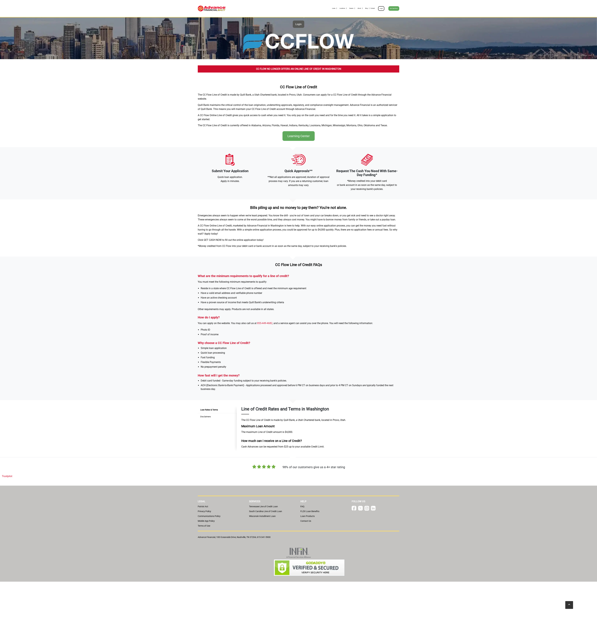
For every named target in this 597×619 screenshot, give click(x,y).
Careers (351, 8)
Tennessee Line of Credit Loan (263, 506)
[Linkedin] (373, 507)
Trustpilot (7, 476)
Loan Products (307, 516)
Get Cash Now (394, 8)
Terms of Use (204, 526)
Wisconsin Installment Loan (262, 516)
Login (381, 8)
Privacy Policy (204, 511)
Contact (372, 8)
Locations (342, 8)
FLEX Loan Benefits (309, 511)
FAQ (302, 506)
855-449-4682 (264, 323)
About (359, 8)
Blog (366, 8)
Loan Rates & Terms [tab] (209, 410)
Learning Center (298, 136)
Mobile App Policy (206, 521)
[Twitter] (360, 507)
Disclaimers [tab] (205, 416)
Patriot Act (203, 506)
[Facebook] (354, 507)
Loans (333, 8)
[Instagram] (366, 508)
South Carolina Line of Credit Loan (265, 511)
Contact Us (305, 521)
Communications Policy (209, 516)
